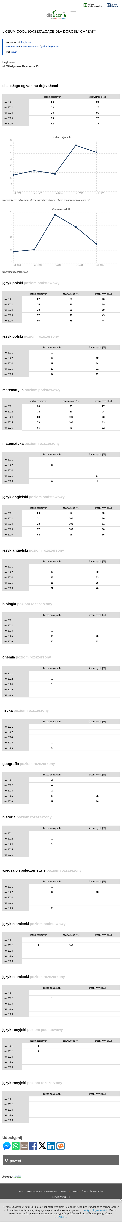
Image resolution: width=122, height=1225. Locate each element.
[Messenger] (7, 1148)
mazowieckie (12, 46)
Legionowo (26, 42)
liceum (14, 52)
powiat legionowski (29, 46)
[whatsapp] (16, 1148)
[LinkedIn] (51, 1148)
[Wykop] (60, 1148)
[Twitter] (42, 1148)
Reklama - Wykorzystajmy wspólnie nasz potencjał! (38, 1191)
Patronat (74, 1191)
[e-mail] (24, 1148)
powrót (12, 1159)
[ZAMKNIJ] (61, 1216)
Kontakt (64, 1191)
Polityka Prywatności (61, 1197)
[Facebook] (33, 1148)
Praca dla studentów (92, 1191)
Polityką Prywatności (95, 1210)
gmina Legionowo (50, 46)
